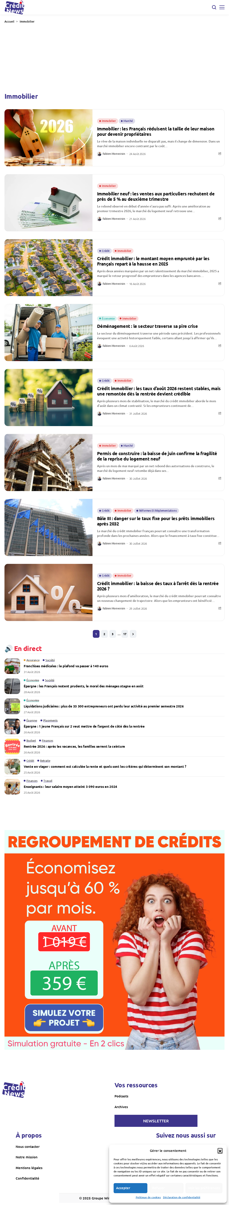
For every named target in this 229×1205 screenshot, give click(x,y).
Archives (121, 1107)
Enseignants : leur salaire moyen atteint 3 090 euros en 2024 (70, 787)
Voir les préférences (204, 1188)
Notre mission (27, 1157)
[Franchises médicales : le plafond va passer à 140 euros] (12, 666)
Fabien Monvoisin (114, 154)
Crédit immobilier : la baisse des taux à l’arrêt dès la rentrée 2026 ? (158, 586)
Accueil (9, 21)
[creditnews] (13, 1089)
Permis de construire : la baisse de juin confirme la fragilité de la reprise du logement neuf (157, 456)
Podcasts (121, 1096)
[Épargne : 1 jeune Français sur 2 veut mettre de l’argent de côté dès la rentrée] (12, 726)
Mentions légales (29, 1167)
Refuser (158, 1188)
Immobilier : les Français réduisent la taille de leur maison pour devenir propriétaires (155, 131)
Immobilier (27, 21)
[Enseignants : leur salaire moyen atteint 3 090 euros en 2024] (12, 787)
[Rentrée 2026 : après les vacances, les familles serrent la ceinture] (12, 746)
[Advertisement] (114, 57)
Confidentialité (27, 1178)
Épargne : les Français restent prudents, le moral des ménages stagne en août (83, 686)
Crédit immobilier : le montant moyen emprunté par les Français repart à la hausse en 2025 (153, 261)
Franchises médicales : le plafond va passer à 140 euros (66, 666)
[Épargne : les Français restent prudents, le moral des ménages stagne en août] (12, 686)
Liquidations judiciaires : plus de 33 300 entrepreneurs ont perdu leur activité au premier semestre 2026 (104, 706)
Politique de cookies (148, 1197)
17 (124, 634)
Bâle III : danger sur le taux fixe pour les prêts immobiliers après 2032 (156, 521)
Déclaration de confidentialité (181, 1197)
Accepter (123, 1188)
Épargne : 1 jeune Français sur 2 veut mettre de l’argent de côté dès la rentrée (84, 726)
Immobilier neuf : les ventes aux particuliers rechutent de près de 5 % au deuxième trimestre (156, 196)
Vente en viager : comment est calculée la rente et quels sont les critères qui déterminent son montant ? (105, 766)
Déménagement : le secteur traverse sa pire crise (147, 326)
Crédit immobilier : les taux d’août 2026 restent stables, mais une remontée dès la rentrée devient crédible (159, 391)
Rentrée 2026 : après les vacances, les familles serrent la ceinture (74, 746)
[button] (220, 1150)
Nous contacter (28, 1146)
